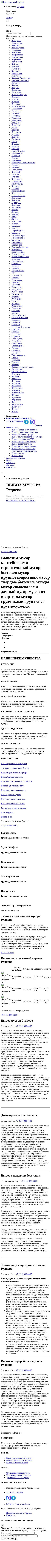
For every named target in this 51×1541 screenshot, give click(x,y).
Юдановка (16, 400)
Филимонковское (19, 371)
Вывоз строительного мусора (25, 432)
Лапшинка (16, 207)
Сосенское (16, 334)
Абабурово (16, 41)
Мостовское (17, 242)
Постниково (17, 280)
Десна (14, 127)
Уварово (15, 364)
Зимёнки (15, 148)
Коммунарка (17, 184)
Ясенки (15, 411)
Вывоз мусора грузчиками (23, 448)
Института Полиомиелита (23, 163)
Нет (11, 18)
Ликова (15, 214)
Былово (15, 85)
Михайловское (18, 238)
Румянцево (16, 299)
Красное (15, 193)
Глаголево (16, 111)
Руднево (20, 6)
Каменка (15, 167)
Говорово (16, 113)
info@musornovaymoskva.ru (19, 418)
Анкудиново (17, 57)
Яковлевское (17, 404)
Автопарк (10, 463)
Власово (15, 99)
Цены (8, 460)
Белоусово (16, 76)
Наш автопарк (7, 953)
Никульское (17, 249)
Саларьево (16, 308)
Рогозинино (17, 294)
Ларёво (15, 210)
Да (7, 18)
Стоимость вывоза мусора (18, 1473)
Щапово (15, 395)
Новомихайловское (20, 256)
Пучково (15, 282)
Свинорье (16, 322)
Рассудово (16, 289)
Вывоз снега (17, 455)
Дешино (15, 130)
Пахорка (15, 266)
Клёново (15, 177)
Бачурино (16, 71)
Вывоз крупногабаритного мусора (27, 437)
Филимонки (17, 369)
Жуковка (15, 144)
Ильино (15, 158)
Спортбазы (16, 341)
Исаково (15, 165)
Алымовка (16, 52)
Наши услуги (12, 427)
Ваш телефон (7, 1536)
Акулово (15, 45)
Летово (15, 212)
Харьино (15, 376)
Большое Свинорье (20, 80)
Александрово (18, 48)
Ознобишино (17, 261)
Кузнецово (16, 202)
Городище (16, 116)
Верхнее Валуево (19, 95)
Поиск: (9, 31)
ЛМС (14, 217)
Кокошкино (17, 181)
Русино (15, 301)
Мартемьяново (18, 231)
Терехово (16, 353)
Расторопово (17, 292)
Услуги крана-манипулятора (24, 451)
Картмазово (17, 170)
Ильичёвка (16, 160)
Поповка (15, 278)
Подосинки (17, 275)
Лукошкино (17, 221)
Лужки (15, 219)
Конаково (16, 186)
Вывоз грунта (18, 453)
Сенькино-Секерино (21, 327)
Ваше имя (5, 1533)
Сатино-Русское (19, 315)
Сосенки (15, 332)
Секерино (16, 325)
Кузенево (16, 200)
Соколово (16, 329)
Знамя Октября (18, 151)
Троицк (15, 357)
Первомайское (18, 271)
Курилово (16, 205)
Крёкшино (16, 198)
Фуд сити (16, 374)
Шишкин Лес (18, 393)
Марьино (16, 233)
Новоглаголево (18, 254)
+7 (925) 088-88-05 (9, 551)
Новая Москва (18, 252)
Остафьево (16, 264)
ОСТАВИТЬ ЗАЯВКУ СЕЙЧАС (20, 501)
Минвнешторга (18, 235)
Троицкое (16, 360)
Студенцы (16, 350)
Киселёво (16, 174)
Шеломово (16, 386)
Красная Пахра (18, 191)
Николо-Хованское (20, 247)
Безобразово (17, 73)
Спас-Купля (17, 339)
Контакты (10, 467)
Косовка (15, 188)
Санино (15, 313)
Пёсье (14, 273)
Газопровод (17, 109)
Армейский (17, 62)
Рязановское (17, 306)
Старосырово (17, 346)
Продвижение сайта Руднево (19, 1513)
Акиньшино (17, 43)
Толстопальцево (19, 355)
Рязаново (15, 303)
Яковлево (16, 402)
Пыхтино (16, 285)
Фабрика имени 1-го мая (22, 367)
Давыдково (16, 120)
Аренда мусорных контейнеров (15, 768)
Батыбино (16, 69)
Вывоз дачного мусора (22, 444)
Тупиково (16, 362)
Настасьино (17, 245)
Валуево (15, 87)
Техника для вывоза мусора (18, 1475)
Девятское (16, 125)
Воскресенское (18, 106)
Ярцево (15, 409)
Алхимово (16, 50)
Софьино (16, 336)
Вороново (16, 104)
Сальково (16, 310)
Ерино (14, 141)
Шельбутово (17, 388)
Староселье (17, 343)
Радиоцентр (17, 287)
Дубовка (15, 134)
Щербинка (16, 397)
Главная (38, 425)
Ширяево (16, 390)
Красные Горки (18, 195)
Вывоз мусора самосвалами (24, 441)
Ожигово (16, 259)
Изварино (16, 156)
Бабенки (15, 64)
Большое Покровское (21, 78)
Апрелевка (16, 59)
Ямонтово (16, 407)
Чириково (16, 381)
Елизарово (16, 139)
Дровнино (16, 132)
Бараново (16, 66)
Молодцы (16, 240)
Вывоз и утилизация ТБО (23, 439)
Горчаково (16, 118)
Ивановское (17, 153)
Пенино (15, 268)
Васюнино (16, 90)
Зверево (15, 146)
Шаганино (16, 383)
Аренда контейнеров (15, 458)
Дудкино (15, 137)
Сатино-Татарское (20, 317)
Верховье (16, 97)
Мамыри (15, 228)
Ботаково (16, 83)
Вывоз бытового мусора (22, 434)
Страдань (16, 348)
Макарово (16, 226)
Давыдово (16, 123)
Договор (10, 465)
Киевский (16, 172)
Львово (15, 224)
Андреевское (17, 55)
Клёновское (17, 179)
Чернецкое (16, 379)
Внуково (15, 102)
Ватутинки (16, 92)
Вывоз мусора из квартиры (24, 446)
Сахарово (16, 320)
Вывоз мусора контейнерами (24, 430)
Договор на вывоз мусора (17, 1477)
